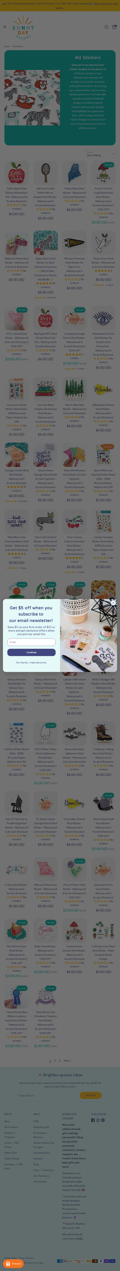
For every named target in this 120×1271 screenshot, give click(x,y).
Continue (31, 652)
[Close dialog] (113, 602)
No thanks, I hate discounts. (31, 662)
